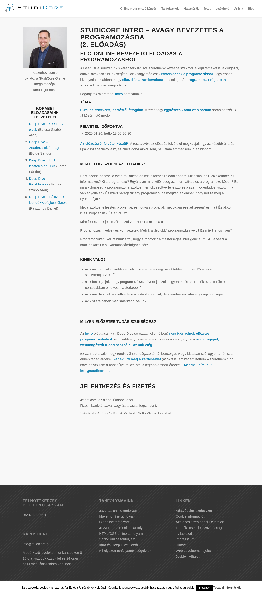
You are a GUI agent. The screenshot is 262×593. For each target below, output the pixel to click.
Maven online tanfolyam (117, 516)
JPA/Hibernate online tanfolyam (123, 528)
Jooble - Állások (188, 556)
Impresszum (185, 539)
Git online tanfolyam (114, 522)
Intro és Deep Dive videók (119, 545)
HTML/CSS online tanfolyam (121, 534)
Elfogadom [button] (204, 587)
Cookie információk (190, 516)
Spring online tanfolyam (117, 539)
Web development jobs (193, 551)
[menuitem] (138, 8)
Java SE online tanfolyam (118, 511)
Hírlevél (181, 545)
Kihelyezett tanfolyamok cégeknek (125, 551)
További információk (227, 587)
